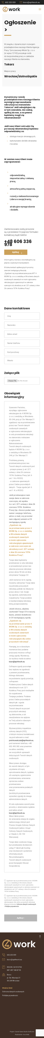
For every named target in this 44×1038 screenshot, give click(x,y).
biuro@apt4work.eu (31, 2)
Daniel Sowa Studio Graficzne (24, 1031)
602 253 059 (10, 2)
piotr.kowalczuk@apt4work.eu (21, 740)
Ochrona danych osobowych (26, 904)
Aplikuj (15, 252)
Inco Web (26, 1034)
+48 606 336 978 (18, 243)
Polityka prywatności (12, 906)
